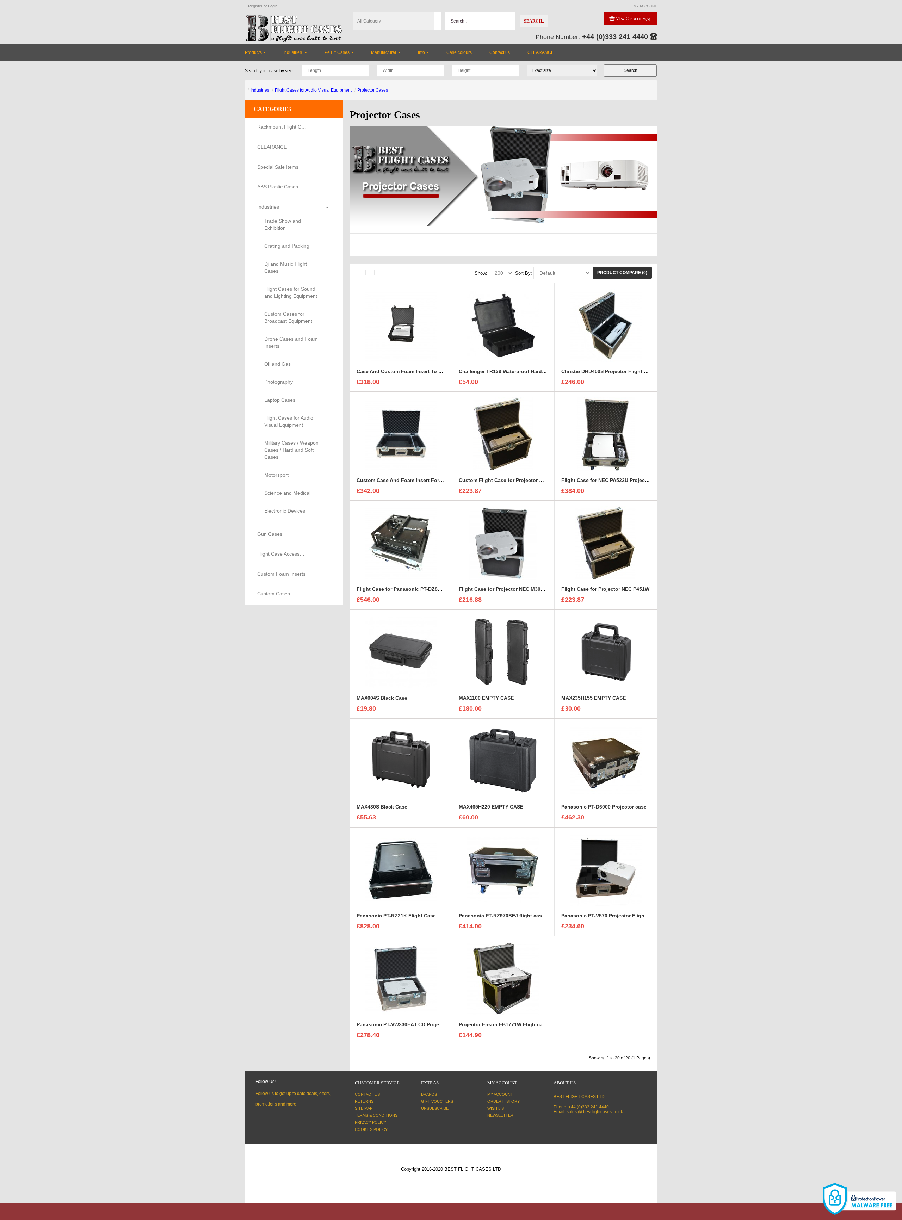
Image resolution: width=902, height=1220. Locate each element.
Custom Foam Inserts (281, 574)
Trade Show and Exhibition (282, 224)
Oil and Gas (277, 364)
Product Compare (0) (622, 272)
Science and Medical (287, 493)
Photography (278, 382)
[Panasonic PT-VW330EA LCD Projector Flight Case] (401, 978)
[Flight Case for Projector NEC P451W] (606, 542)
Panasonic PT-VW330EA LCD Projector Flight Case (417, 1024)
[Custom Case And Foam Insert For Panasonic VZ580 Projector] (401, 434)
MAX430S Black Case (382, 807)
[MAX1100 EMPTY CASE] (503, 651)
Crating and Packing (286, 246)
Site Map (363, 1108)
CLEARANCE (272, 147)
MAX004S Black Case (382, 698)
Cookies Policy (371, 1129)
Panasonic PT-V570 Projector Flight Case (610, 915)
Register (255, 6)
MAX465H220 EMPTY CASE (491, 807)
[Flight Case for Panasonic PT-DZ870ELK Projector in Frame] (401, 542)
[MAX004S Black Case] (401, 651)
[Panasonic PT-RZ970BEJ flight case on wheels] (503, 869)
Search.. (534, 21)
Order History (503, 1101)
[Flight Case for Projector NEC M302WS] (503, 542)
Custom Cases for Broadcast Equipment (288, 317)
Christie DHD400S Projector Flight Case (608, 371)
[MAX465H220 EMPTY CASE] (503, 760)
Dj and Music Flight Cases (285, 267)
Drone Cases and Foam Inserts (291, 342)
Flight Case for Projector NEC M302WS (505, 589)
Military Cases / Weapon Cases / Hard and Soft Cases (291, 450)
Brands (429, 1094)
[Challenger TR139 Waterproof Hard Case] (503, 325)
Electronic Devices (284, 511)
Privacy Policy (370, 1122)
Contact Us (367, 1094)
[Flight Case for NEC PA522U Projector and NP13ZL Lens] (606, 434)
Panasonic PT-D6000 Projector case (604, 807)
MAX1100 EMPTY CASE (486, 698)
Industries (260, 90)
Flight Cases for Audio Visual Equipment (313, 90)
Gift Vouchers (437, 1101)
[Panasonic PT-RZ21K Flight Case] (401, 869)
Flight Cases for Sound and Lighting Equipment (290, 292)
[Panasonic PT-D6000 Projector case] (606, 760)
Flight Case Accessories (282, 554)
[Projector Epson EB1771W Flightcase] (503, 978)
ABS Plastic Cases (277, 187)
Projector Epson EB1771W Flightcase (503, 1024)
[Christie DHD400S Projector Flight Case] (606, 325)
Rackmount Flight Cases (282, 127)
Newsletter (500, 1115)
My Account (500, 1094)
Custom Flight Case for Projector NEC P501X (512, 480)
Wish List (496, 1108)
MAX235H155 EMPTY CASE (593, 698)
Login (272, 6)
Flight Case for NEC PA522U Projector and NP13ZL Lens (628, 480)
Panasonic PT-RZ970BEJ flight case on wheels (515, 915)
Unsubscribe (435, 1108)
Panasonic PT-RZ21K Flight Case (396, 915)
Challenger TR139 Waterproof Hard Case (507, 371)
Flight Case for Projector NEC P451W (605, 589)
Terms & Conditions (376, 1115)
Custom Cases (273, 593)
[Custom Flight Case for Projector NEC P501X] (503, 434)
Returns (364, 1101)
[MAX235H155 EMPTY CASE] (606, 651)
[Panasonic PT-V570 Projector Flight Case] (606, 869)
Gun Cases (269, 534)
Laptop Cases (279, 400)
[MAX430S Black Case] (401, 760)
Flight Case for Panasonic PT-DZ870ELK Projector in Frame (428, 589)
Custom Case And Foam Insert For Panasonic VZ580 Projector (431, 480)
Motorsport (276, 475)
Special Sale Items (277, 167)
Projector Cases (372, 90)
